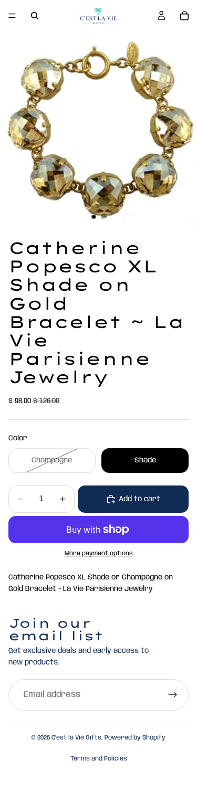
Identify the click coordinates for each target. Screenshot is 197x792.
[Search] (34, 15)
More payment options (99, 554)
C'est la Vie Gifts (76, 737)
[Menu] (12, 16)
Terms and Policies (98, 758)
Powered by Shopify (135, 737)
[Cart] (184, 15)
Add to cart (139, 499)
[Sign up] (173, 695)
